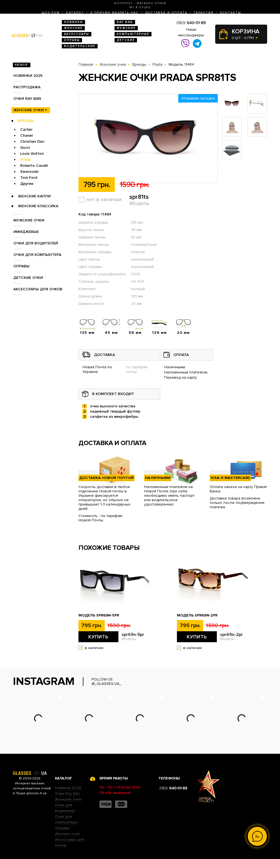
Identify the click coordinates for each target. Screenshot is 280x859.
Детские (126, 40)
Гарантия (204, 12)
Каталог (75, 12)
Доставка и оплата (166, 12)
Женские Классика (38, 206)
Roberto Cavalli (34, 165)
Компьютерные (133, 34)
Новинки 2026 (68, 787)
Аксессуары (76, 34)
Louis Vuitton (32, 153)
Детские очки (28, 277)
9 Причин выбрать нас (115, 12)
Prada (25, 159)
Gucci (25, 147)
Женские (73, 28)
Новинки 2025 (27, 75)
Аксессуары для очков (37, 289)
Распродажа (26, 87)
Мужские (126, 28)
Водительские (79, 46)
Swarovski (29, 171)
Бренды (26, 120)
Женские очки (28, 110)
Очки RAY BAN (27, 98)
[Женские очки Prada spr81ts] (148, 138)
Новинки (73, 22)
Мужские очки (28, 220)
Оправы (72, 40)
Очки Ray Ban (67, 793)
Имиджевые (26, 231)
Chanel (26, 135)
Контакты (230, 12)
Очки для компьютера (37, 254)
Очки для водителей (35, 243)
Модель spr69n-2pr (197, 615)
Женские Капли (34, 196)
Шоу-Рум (51, 12)
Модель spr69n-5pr (98, 615)
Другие (26, 183)
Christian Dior (32, 141)
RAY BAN (125, 22)
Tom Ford (28, 177)
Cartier (26, 129)
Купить (98, 637)
